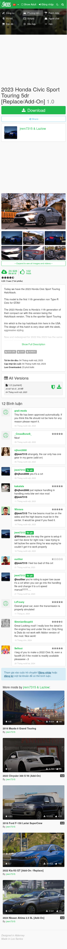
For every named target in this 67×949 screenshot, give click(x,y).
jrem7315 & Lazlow (33, 128)
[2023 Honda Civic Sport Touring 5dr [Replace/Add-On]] (33, 211)
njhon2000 (20, 450)
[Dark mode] (57, 4)
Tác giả (30, 470)
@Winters (20, 536)
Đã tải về (12, 273)
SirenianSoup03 (23, 621)
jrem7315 (19, 469)
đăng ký (9, 676)
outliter (18, 559)
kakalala (19, 486)
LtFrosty (19, 602)
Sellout (18, 648)
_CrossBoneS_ (23, 433)
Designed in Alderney (13, 935)
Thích (28, 273)
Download (35, 110)
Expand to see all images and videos (33, 263)
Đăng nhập (44, 672)
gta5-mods (20, 410)
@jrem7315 (20, 454)
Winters (18, 509)
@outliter (19, 579)
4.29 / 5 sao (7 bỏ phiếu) (12, 281)
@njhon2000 (21, 473)
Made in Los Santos (12, 938)
